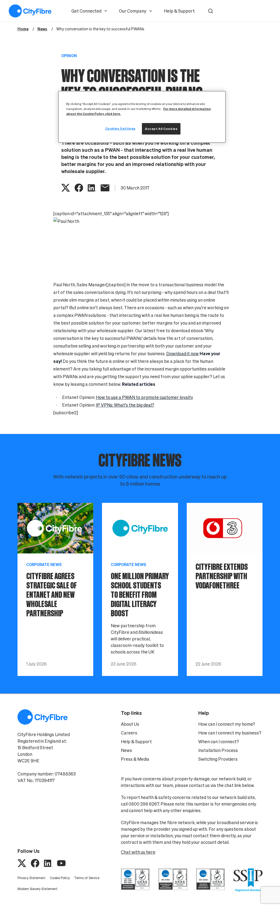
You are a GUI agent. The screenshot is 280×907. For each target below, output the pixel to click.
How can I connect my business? (229, 732)
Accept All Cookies (161, 128)
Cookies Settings (120, 128)
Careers (129, 732)
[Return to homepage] (30, 11)
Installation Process (218, 750)
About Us (130, 724)
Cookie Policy (60, 878)
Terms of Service (86, 878)
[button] (210, 11)
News (126, 750)
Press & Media (135, 759)
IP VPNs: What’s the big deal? (125, 405)
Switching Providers (218, 759)
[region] (142, 117)
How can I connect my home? (226, 724)
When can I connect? (218, 741)
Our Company (132, 10)
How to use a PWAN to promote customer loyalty (144, 397)
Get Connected (86, 10)
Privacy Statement (31, 878)
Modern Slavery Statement (37, 889)
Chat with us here (138, 852)
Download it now (182, 353)
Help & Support (179, 10)
